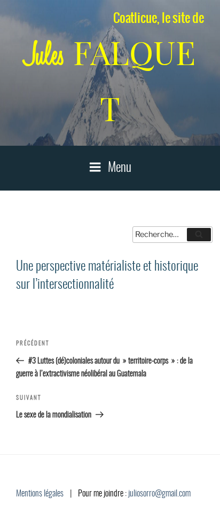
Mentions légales (40, 493)
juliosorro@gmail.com (159, 493)
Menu (119, 168)
